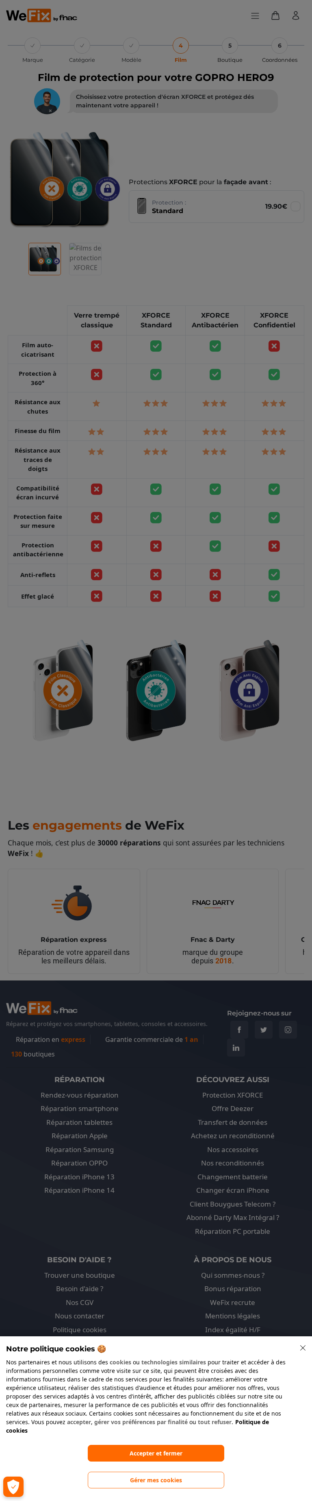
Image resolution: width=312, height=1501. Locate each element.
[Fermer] (303, 1348)
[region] (156, 1418)
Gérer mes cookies (156, 1480)
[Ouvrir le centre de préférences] (13, 1487)
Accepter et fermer (156, 1453)
